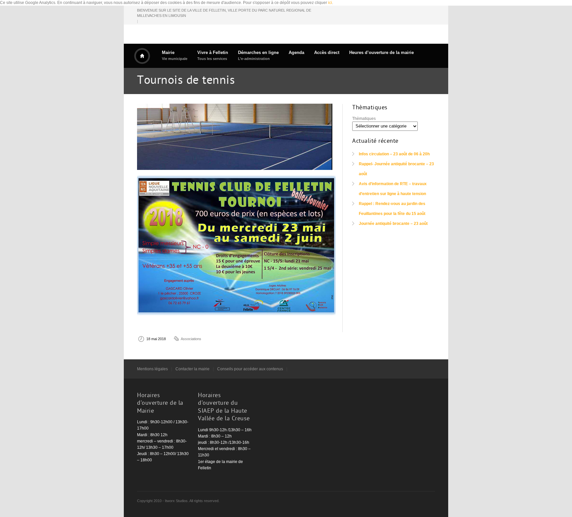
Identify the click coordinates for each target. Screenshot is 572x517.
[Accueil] (142, 56)
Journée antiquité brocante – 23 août (393, 223)
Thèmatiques (364, 118)
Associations (191, 339)
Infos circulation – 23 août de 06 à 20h (394, 154)
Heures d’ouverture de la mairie (381, 52)
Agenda (296, 52)
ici (330, 2)
